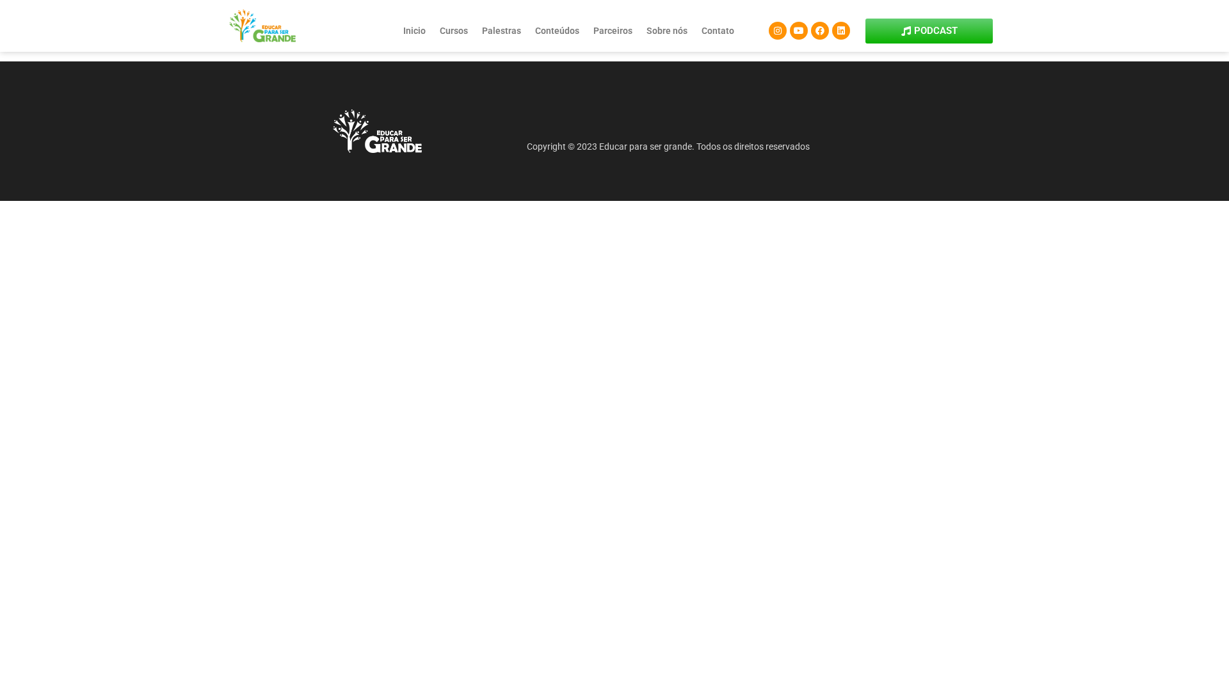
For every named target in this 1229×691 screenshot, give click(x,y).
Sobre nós (667, 31)
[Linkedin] (841, 31)
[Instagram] (778, 31)
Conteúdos (557, 31)
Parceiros (612, 31)
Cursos (454, 31)
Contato (718, 31)
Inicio (414, 31)
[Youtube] (799, 31)
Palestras (501, 31)
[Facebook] (820, 31)
